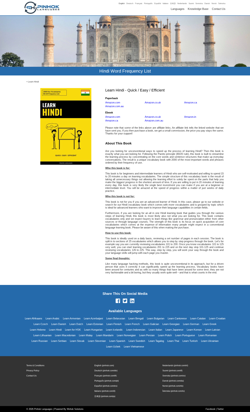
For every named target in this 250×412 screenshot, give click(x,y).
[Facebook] (117, 301)
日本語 (173, 3)
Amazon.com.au (114, 106)
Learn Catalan (198, 318)
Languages (177, 8)
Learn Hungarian (93, 329)
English (122, 3)
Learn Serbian (58, 340)
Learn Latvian (212, 329)
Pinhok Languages (43, 409)
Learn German (191, 324)
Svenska (199, 3)
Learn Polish (165, 335)
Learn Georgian (171, 324)
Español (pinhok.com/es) (105, 386)
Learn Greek (209, 324)
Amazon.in (190, 116)
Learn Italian (155, 329)
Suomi (191, 3)
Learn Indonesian (135, 329)
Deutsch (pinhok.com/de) (106, 370)
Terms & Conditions (35, 365)
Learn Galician (151, 324)
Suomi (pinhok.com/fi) (172, 370)
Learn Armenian (71, 318)
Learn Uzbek (113, 346)
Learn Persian (147, 335)
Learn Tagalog (156, 340)
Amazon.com (112, 102)
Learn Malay (86, 335)
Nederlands (182, 3)
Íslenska (221, 3)
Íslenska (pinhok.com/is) (173, 391)
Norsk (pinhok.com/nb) (172, 386)
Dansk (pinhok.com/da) (173, 381)
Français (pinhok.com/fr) (105, 376)
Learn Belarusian (115, 318)
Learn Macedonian (65, 335)
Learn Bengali (136, 318)
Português (148, 3)
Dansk (207, 3)
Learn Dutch (76, 324)
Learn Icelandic (114, 329)
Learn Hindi (33, 82)
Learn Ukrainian (210, 340)
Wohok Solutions (75, 409)
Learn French (132, 324)
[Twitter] (125, 301)
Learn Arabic (53, 318)
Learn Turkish (190, 340)
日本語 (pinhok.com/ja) (104, 396)
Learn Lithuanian (42, 335)
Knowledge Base (198, 8)
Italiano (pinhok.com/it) (104, 391)
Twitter (220, 409)
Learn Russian (39, 340)
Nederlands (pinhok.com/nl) (175, 365)
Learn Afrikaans (33, 318)
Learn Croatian (217, 318)
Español (157, 3)
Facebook (210, 409)
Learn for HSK (73, 329)
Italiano (165, 3)
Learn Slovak (77, 340)
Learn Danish (58, 324)
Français (138, 3)
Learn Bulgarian (155, 318)
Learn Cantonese (177, 318)
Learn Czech (41, 324)
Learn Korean (194, 329)
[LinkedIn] (132, 301)
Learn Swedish (137, 340)
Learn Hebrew (38, 329)
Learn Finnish (113, 324)
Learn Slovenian (97, 340)
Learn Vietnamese (134, 346)
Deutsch (129, 3)
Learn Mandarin (104, 335)
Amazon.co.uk (153, 102)
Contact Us (218, 8)
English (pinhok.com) (104, 365)
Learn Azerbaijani (93, 318)
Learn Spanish (117, 340)
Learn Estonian (94, 324)
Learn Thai (173, 340)
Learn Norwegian (126, 335)
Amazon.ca (190, 102)
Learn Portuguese (185, 335)
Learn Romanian (207, 335)
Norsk (214, 3)
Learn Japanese (174, 329)
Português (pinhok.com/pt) (106, 381)
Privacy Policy (32, 370)
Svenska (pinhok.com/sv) (174, 376)
